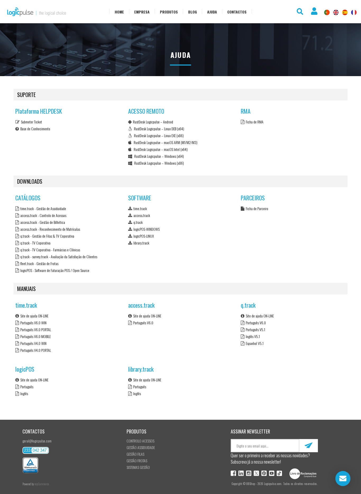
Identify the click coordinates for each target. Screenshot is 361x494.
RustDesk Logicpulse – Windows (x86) (158, 163)
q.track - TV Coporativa (35, 243)
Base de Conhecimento (35, 128)
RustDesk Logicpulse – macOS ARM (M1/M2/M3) (165, 142)
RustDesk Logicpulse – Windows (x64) (158, 156)
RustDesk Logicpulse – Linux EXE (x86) (158, 135)
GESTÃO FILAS (135, 454)
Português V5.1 (255, 329)
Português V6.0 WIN (33, 322)
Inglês (24, 393)
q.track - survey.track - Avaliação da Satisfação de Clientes (58, 256)
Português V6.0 (143, 322)
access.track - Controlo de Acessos (43, 215)
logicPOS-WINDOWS (146, 229)
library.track (141, 243)
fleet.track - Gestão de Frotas (39, 263)
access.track (141, 215)
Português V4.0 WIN (33, 343)
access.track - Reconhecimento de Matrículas (50, 229)
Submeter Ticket (31, 121)
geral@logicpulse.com (37, 441)
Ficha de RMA (254, 121)
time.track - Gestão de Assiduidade (43, 208)
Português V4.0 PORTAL (35, 350)
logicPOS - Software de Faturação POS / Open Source (54, 270)
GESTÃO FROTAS (137, 460)
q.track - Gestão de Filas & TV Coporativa (47, 236)
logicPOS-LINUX (143, 236)
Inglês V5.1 (253, 336)
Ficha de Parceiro (257, 208)
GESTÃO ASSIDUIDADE (141, 447)
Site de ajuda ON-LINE (34, 315)
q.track (138, 222)
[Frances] (354, 12)
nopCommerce (41, 484)
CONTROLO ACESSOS (140, 441)
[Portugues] (327, 12)
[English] (336, 12)
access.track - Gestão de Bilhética (42, 222)
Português (26, 386)
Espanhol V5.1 (254, 343)
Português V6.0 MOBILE (35, 336)
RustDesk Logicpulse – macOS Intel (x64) (160, 149)
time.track (140, 208)
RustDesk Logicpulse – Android (153, 121)
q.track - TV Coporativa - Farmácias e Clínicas (50, 249)
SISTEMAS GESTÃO (138, 467)
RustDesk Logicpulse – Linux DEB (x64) (158, 128)
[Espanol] (345, 12)
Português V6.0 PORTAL (35, 329)
